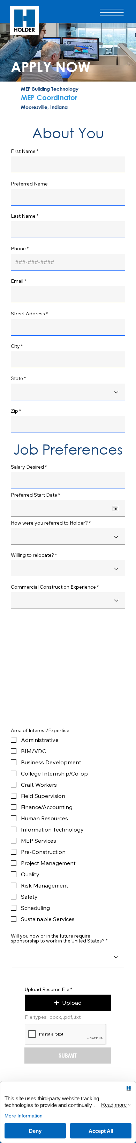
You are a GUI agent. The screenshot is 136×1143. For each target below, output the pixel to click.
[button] (68, 1003)
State (17, 378)
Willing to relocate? (32, 555)
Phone (18, 248)
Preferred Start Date (37, 494)
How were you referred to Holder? (49, 522)
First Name (23, 151)
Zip (14, 410)
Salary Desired (27, 466)
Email (17, 281)
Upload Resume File (47, 989)
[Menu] (112, 12)
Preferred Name (29, 183)
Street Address (28, 313)
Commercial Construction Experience (53, 586)
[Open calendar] (115, 508)
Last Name (23, 215)
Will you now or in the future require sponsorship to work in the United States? (58, 938)
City (15, 346)
